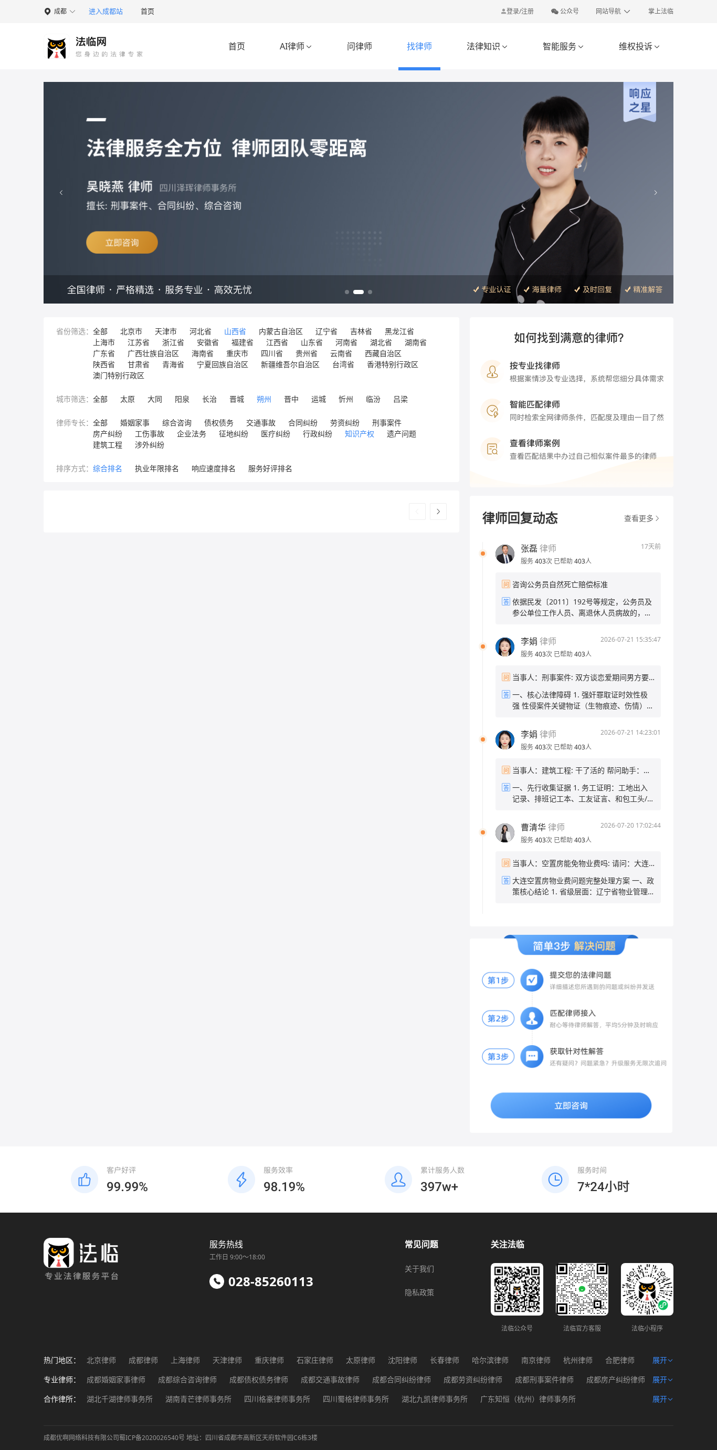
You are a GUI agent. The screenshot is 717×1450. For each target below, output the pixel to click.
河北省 (200, 331)
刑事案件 (387, 422)
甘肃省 (139, 364)
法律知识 (487, 46)
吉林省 (361, 331)
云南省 (341, 353)
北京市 (131, 331)
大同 (154, 399)
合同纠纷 (303, 422)
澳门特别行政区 (118, 375)
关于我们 (419, 1269)
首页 (147, 11)
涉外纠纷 (149, 445)
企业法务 (191, 434)
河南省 (346, 342)
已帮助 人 (573, 561)
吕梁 (400, 399)
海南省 (203, 353)
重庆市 (237, 353)
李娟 (529, 641)
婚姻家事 (135, 422)
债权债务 (219, 422)
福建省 (242, 342)
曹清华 (533, 827)
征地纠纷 (233, 434)
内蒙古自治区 (281, 331)
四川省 (272, 353)
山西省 (235, 331)
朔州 (264, 399)
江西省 (277, 342)
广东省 (104, 353)
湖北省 (381, 342)
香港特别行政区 (392, 364)
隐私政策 (419, 1292)
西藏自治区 (383, 353)
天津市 (166, 331)
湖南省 (416, 342)
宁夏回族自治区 (222, 364)
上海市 (104, 342)
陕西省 (104, 364)
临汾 (373, 399)
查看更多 (638, 518)
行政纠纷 (317, 434)
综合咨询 (177, 422)
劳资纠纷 (345, 422)
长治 (209, 399)
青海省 (173, 364)
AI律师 (296, 46)
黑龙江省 (399, 331)
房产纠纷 (107, 434)
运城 (318, 399)
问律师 (359, 46)
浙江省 (173, 342)
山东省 (312, 342)
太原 (127, 399)
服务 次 (537, 561)
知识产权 (359, 434)
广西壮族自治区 (153, 353)
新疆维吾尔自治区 (290, 364)
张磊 (529, 548)
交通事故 (261, 422)
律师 (538, 548)
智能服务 (563, 46)
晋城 (236, 399)
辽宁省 (326, 331)
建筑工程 (107, 445)
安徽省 (208, 342)
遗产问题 (401, 434)
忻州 (346, 399)
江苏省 (139, 342)
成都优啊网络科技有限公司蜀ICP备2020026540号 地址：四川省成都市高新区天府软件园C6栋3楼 (181, 1437)
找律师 (419, 46)
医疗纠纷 (275, 434)
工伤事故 (149, 434)
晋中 (291, 399)
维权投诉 (639, 46)
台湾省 (343, 364)
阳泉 (182, 399)
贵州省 (307, 353)
